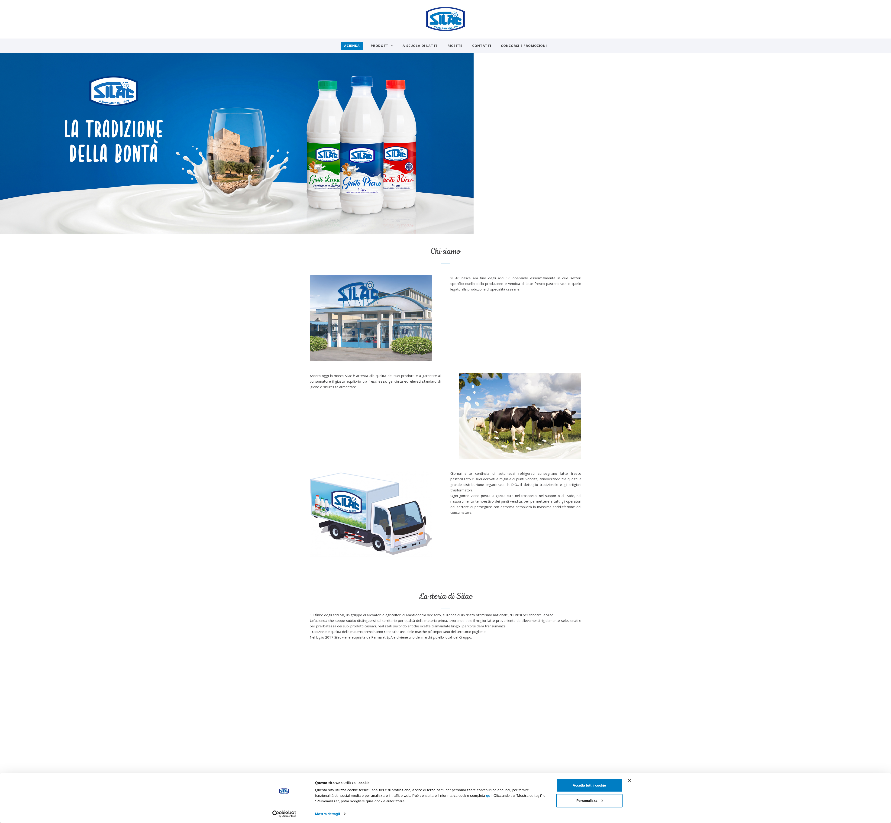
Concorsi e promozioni (524, 45)
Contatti (481, 45)
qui (489, 795)
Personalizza (586, 800)
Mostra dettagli (327, 814)
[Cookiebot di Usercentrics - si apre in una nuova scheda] (284, 813)
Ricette (455, 45)
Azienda (352, 45)
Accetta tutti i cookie (589, 785)
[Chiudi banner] (629, 780)
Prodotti (380, 45)
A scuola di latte (420, 45)
